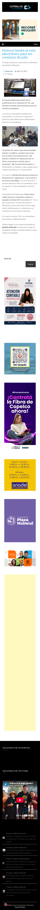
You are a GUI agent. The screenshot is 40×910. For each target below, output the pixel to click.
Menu (36, 44)
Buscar (7, 259)
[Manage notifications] (5, 904)
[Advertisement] (20, 653)
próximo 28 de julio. (9, 227)
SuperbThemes (20, 907)
